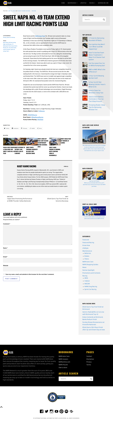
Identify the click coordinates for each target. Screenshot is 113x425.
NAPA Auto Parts (40, 36)
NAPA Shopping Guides (90, 264)
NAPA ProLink (63, 365)
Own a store (63, 367)
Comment (6, 224)
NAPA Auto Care (87, 262)
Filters (86, 259)
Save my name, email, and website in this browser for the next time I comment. (30, 274)
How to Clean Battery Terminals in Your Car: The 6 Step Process (96, 99)
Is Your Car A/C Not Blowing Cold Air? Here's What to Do (97, 84)
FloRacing (41, 111)
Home (63, 3)
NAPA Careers (63, 359)
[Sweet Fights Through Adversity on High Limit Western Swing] (32, 141)
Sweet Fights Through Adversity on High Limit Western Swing (32, 150)
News (84, 267)
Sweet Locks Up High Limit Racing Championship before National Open (43, 143)
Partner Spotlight (88, 270)
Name (5, 248)
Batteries (87, 253)
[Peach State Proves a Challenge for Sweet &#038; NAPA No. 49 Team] (9, 141)
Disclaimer (90, 359)
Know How (86, 245)
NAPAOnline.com (103, 3)
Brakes (86, 256)
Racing (91, 3)
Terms (88, 365)
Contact (89, 356)
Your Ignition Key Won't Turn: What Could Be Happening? (97, 47)
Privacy (88, 362)
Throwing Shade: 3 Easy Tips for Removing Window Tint (97, 107)
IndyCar (87, 281)
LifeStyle (83, 3)
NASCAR (87, 284)
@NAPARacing (32, 115)
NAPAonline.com (64, 362)
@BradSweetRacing (37, 117)
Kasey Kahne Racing (24, 10)
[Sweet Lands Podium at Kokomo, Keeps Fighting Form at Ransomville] (55, 141)
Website (5, 265)
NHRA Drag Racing (90, 286)
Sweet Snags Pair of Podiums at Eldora (66, 141)
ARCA (86, 278)
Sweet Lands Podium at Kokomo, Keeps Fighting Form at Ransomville (54, 151)
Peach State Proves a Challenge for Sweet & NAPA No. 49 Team (9, 150)
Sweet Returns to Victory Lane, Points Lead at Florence (20, 150)
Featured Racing (88, 242)
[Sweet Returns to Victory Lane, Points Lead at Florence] (20, 141)
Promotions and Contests (91, 273)
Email (5, 257)
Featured (85, 240)
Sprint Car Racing (90, 289)
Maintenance (72, 3)
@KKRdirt (40, 119)
